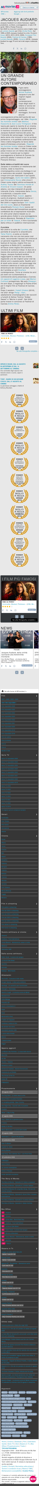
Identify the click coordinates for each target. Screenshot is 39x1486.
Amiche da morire (7, 1275)
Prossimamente (13, 1446)
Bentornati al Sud (7, 1016)
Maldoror (4, 946)
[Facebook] (13, 48)
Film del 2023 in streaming (10, 917)
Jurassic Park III (7, 1303)
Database (18, 1441)
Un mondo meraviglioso (9, 1167)
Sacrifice (4, 964)
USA (27, 336)
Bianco (4, 1037)
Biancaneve (32, 1402)
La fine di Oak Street (8, 960)
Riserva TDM (27, 1468)
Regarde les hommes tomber (17, 145)
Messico (33, 336)
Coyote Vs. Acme (7, 1147)
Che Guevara (6, 1436)
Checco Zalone (7, 1405)
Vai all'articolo (27, 666)
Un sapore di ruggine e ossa (13, 279)
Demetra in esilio (7, 1065)
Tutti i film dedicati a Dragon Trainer (13, 1399)
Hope (3, 1009)
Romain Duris (18, 207)
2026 (7, 699)
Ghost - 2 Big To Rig (8, 1112)
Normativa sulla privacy (24, 1466)
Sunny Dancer (6, 1150)
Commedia (5, 336)
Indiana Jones (12, 1417)
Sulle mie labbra (22, 177)
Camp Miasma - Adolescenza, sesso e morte (16, 942)
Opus (28, 1399)
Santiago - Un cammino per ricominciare (14, 985)
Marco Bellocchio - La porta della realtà (14, 1130)
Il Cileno (4, 1123)
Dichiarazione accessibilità (11, 1471)
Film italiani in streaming (9, 924)
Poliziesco (20, 336)
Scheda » (33, 341)
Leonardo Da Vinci (18, 1408)
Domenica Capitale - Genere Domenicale (15, 1069)
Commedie (5, 818)
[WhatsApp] (25, 48)
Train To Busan (6, 1143)
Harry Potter (18, 1420)
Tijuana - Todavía (7, 1062)
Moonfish (4, 1055)
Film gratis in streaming (9, 907)
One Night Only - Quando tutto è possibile (15, 1106)
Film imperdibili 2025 (8, 709)
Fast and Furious (21, 1423)
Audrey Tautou (7, 184)
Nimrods (4, 967)
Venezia (22, 39)
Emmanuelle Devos (12, 180)
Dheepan (32, 281)
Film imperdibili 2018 (8, 733)
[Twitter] (17, 48)
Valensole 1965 (6, 949)
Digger (4, 1044)
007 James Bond (20, 1414)
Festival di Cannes (19, 37)
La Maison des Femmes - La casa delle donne (16, 1051)
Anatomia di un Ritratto (9, 1072)
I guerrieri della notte (8, 1309)
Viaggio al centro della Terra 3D (12, 1252)
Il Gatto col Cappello (8, 1020)
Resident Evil (6, 996)
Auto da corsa (31, 1414)
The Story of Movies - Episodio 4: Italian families (17, 1203)
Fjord (3, 1013)
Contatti (11, 1466)
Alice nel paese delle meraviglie (12, 1432)
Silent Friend (6, 1164)
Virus (3, 1417)
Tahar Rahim (6, 234)
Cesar (2, 35)
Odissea (8, 1216)
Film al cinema (6, 740)
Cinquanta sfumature (24, 1411)
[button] (33, 1479)
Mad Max (27, 1432)
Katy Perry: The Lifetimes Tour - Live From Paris (17, 1154)
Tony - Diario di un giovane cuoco (12, 1119)
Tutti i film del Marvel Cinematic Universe (15, 1426)
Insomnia (4, 1269)
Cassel (21, 195)
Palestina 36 (6, 1002)
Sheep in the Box (7, 1126)
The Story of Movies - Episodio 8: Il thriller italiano (17, 1185)
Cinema (10, 1441)
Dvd (17, 1444)
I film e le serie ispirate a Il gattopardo (14, 1402)
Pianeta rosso (6, 1257)
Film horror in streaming (9, 928)
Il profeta (24, 229)
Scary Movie (13, 1392)
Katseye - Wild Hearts (8, 971)
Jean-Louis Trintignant (21, 123)
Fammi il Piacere (7, 1171)
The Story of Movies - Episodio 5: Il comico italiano (18, 1200)
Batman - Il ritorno (7, 1286)
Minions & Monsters (11, 1233)
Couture (4, 1109)
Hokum (8, 1243)
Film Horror (5, 824)
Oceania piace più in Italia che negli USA (15, 1325)
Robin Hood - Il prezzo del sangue (13, 957)
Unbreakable (23, 1417)
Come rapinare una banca (10, 1174)
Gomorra (22, 1392)
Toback (17, 220)
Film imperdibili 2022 (8, 720)
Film (24, 1441)
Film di (4, 744)
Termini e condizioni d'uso (11, 1468)
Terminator (16, 1436)
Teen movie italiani (8, 1423)
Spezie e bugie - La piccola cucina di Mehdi (16, 992)
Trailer (22, 1446)
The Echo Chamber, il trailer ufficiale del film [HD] (17, 1371)
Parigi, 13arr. (20, 292)
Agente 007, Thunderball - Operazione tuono (16, 1263)
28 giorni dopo (31, 1392)
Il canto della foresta (8, 1033)
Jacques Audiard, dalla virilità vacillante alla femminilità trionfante (14, 654)
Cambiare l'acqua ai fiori (9, 1023)
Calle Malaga (6, 999)
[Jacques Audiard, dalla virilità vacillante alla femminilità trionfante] (16, 639)
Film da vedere (6, 737)
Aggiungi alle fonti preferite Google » (24, 13)
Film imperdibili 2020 (8, 727)
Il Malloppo (5, 1160)
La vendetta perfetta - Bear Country (13, 1102)
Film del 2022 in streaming (10, 921)
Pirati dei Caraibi (7, 1414)
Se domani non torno (8, 1026)
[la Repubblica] (35, 3)
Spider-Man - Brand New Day (14, 1219)
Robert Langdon (7, 1420)
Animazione (5, 828)
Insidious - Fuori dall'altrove (10, 939)
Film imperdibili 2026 (8, 706)
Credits (4, 1466)
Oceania (4, 935)
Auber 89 (4, 1079)
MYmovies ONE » (5, 13)
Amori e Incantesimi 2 (8, 1006)
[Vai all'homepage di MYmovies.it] (10, 8)
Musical (13, 336)
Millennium (27, 1420)
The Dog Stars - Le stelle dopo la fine (13, 1095)
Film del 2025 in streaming (10, 910)
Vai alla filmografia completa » (27, 351)
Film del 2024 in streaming (10, 914)
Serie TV (11, 1444)
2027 (3, 699)
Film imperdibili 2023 (8, 716)
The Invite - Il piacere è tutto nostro (13, 978)
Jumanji (4, 1280)
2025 (12, 699)
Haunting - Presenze (8, 1292)
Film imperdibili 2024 (8, 713)
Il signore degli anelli (8, 1429)
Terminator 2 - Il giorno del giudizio (13, 1136)
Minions (4, 1392)
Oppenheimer (18, 1405)
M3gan (17, 1395)
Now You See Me (7, 1395)
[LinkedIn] (21, 48)
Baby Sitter (27, 1405)
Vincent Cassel (16, 186)
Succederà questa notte (9, 1030)
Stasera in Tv (25, 1444)
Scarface (22, 270)
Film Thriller (5, 821)
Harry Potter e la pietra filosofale (12, 1099)
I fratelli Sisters (21, 290)
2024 (16, 699)
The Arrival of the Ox (8, 1075)
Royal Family (6, 1408)
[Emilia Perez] (19, 322)
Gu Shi (4, 1058)
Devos (33, 191)
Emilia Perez (13, 304)
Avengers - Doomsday (9, 989)
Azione (4, 831)
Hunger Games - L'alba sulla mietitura (14, 982)
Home (4, 1441)
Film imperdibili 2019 (8, 730)
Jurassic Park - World (9, 1411)
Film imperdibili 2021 (8, 723)
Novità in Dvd (6, 751)
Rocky (24, 1436)
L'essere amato (6, 1040)
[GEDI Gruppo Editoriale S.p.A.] (27, 3)
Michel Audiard (25, 92)
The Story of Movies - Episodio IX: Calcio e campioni (18, 1182)
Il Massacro (5, 1082)
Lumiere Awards (8, 31)
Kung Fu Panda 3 (7, 1314)
